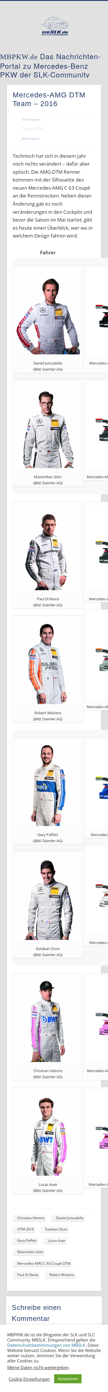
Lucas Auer (57, 1240)
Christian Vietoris (31, 1217)
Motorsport (30, 138)
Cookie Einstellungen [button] (29, 1379)
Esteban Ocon (56, 1229)
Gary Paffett (27, 1240)
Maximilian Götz (30, 1251)
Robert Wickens (62, 1274)
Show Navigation (87, 52)
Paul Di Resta (27, 1274)
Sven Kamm (31, 119)
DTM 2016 (25, 1229)
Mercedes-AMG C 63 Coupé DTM (44, 1263)
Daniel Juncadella (70, 1217)
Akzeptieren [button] (68, 1378)
